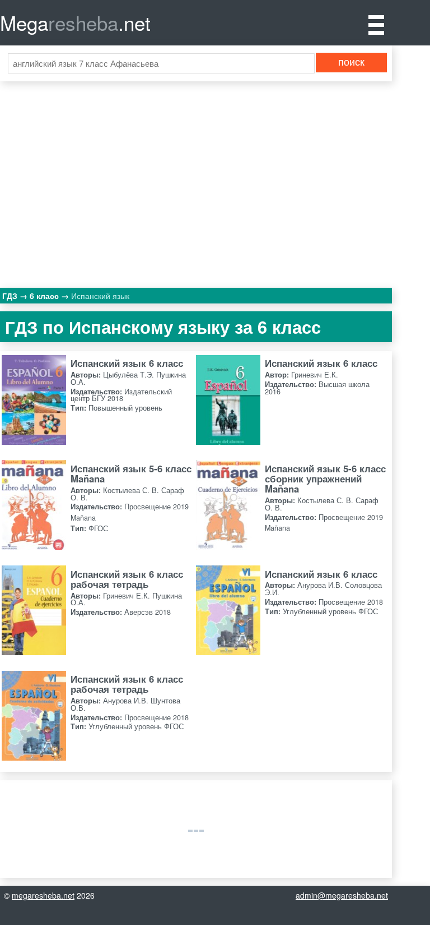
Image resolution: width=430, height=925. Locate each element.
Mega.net (75, 22)
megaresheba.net (43, 895)
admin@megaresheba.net (342, 895)
